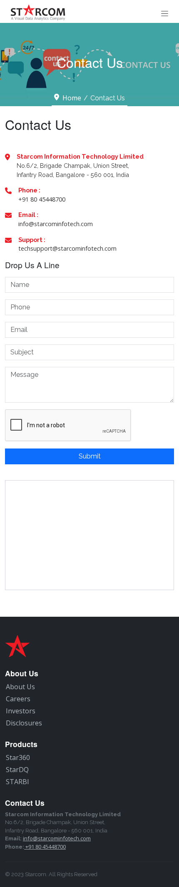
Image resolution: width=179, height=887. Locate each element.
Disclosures (24, 723)
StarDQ (17, 769)
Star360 (18, 757)
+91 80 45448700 (41, 199)
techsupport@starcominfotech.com (67, 248)
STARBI (17, 781)
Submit (90, 456)
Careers (18, 698)
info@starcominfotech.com (55, 224)
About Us (20, 686)
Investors (20, 710)
